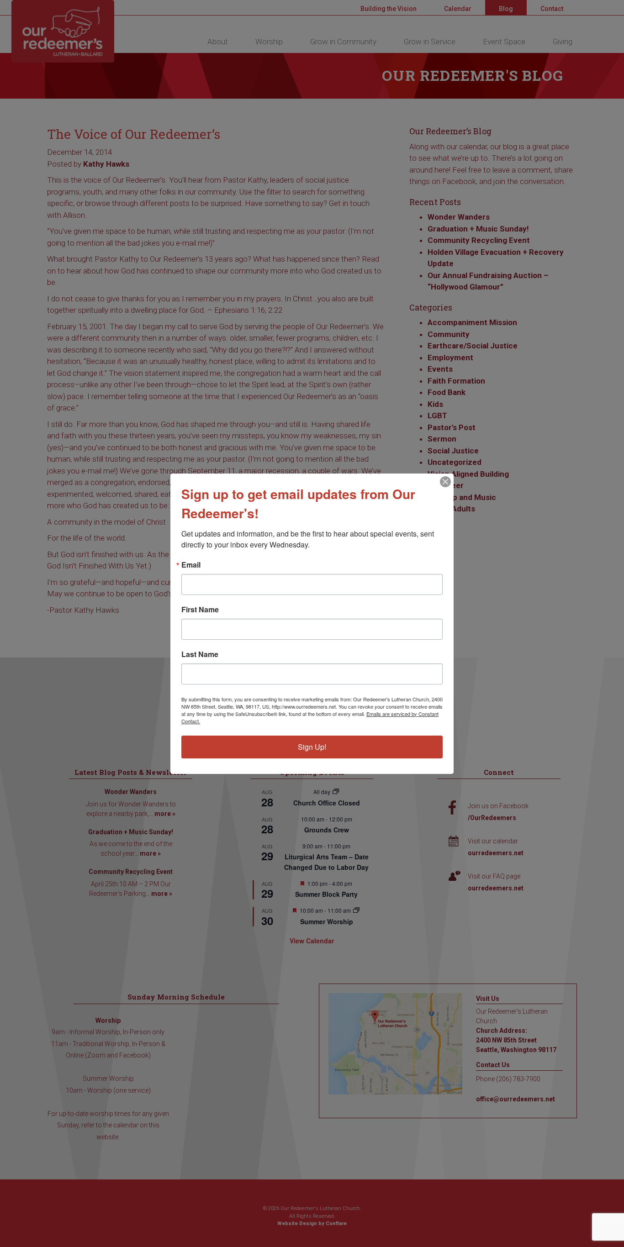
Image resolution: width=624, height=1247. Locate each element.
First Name (200, 609)
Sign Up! (312, 747)
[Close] (445, 481)
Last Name (199, 654)
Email (191, 564)
